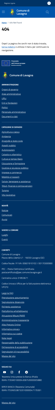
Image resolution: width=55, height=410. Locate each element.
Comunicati (7, 215)
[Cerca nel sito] (47, 12)
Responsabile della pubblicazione (17, 342)
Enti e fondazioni (9, 103)
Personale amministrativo (14, 112)
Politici (5, 107)
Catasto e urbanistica (11, 154)
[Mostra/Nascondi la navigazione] (3, 12)
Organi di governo (10, 89)
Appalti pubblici (9, 145)
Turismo (5, 190)
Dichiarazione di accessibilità (15, 347)
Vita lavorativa (8, 195)
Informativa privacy (11, 329)
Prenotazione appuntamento (15, 297)
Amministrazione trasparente (15, 320)
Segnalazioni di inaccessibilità (15, 351)
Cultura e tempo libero (12, 159)
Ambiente (6, 136)
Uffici (4, 98)
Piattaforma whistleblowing (15, 311)
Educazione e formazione (13, 163)
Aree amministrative (11, 94)
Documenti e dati (10, 116)
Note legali (7, 338)
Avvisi (4, 219)
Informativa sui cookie (12, 333)
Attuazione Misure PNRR (13, 315)
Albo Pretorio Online (11, 324)
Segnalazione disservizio (13, 302)
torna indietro (8, 47)
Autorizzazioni (8, 150)
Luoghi (5, 235)
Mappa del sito (8, 356)
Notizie (5, 210)
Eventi (5, 239)
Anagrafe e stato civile (12, 141)
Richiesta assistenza (11, 306)
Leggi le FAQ (7, 293)
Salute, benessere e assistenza (16, 181)
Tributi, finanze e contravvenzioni (17, 186)
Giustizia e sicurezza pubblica (15, 168)
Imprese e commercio (12, 172)
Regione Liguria (9, 3)
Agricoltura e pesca (10, 132)
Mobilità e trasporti (10, 177)
